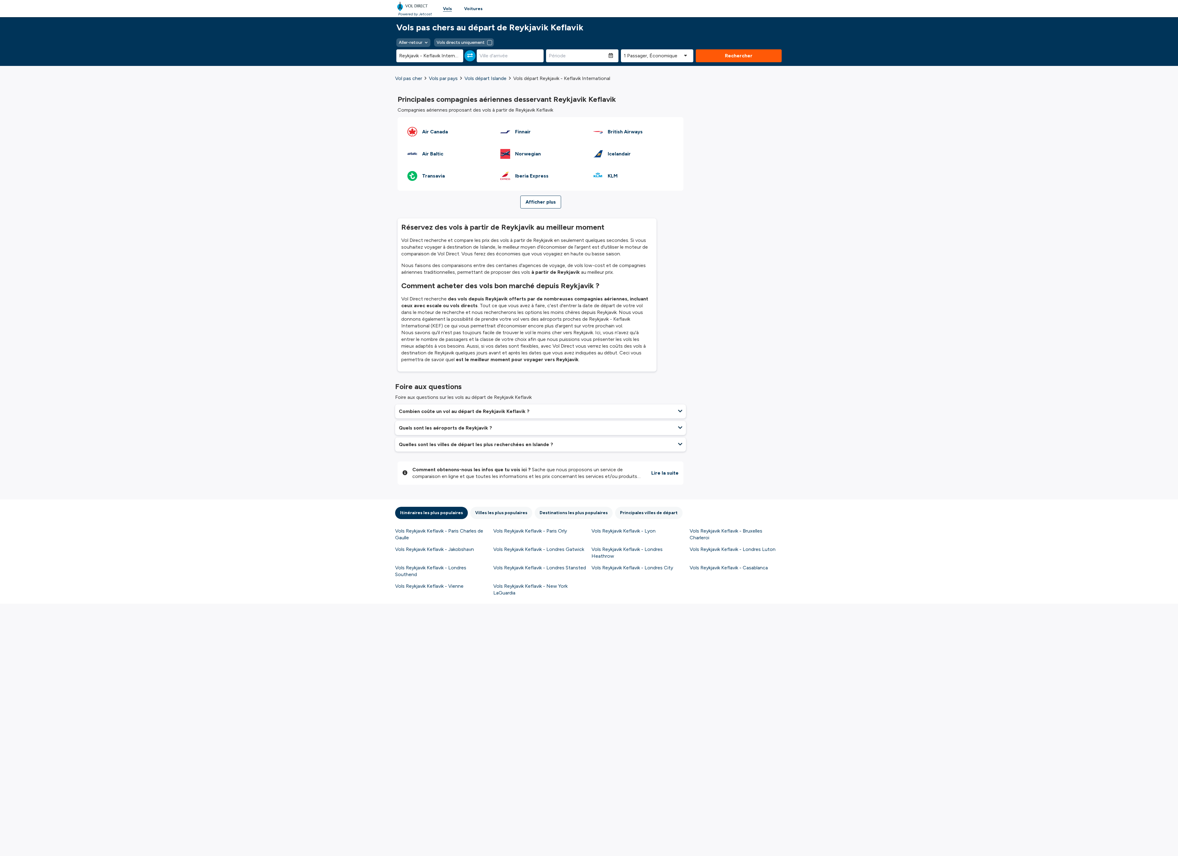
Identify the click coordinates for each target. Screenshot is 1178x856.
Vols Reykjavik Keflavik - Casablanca (729, 568)
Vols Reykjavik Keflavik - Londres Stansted (539, 568)
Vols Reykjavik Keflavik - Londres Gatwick (538, 549)
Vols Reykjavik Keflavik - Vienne (429, 586)
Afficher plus (540, 202)
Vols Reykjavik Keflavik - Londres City (632, 568)
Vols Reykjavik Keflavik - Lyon (623, 531)
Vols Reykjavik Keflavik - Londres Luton (733, 549)
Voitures (473, 8)
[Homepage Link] (413, 6)
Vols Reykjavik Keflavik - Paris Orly (530, 531)
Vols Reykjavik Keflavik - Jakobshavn (434, 549)
